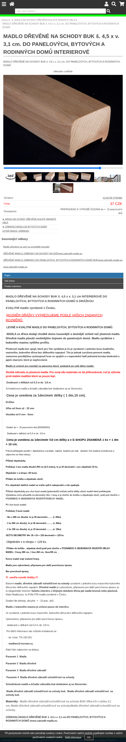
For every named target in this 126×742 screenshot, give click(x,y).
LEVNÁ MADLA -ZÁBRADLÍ (15, 231)
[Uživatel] (106, 5)
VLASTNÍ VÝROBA (112, 198)
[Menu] (4, 4)
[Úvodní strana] (12, 5)
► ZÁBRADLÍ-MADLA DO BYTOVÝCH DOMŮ (24, 227)
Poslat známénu (12, 286)
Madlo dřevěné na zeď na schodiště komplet (26, 247)
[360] (10, 177)
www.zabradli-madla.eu (15, 267)
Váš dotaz (9, 280)
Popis (7, 275)
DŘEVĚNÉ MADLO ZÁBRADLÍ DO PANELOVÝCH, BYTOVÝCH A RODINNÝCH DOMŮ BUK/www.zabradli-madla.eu (63, 260)
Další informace (73, 737)
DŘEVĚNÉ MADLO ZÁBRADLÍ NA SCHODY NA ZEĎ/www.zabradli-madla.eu (42, 253)
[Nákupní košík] (122, 5)
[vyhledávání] (114, 5)
